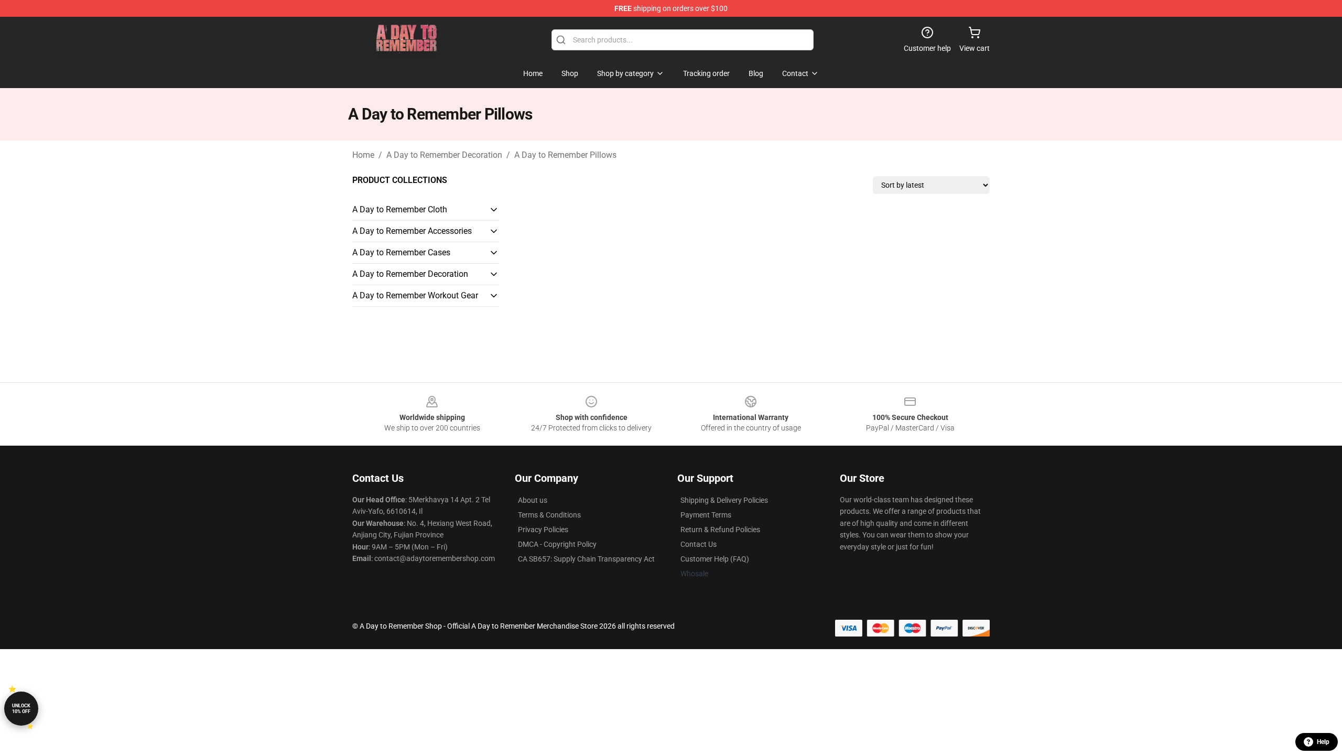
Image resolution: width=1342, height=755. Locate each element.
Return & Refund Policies (720, 529)
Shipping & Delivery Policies (724, 500)
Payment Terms (705, 515)
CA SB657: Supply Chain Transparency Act (586, 559)
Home (363, 155)
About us (532, 500)
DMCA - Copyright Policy (557, 544)
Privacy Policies (543, 529)
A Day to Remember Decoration (444, 155)
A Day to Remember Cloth (399, 209)
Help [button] (1323, 742)
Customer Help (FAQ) (714, 559)
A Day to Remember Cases (401, 252)
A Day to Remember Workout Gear (415, 295)
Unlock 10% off (21, 708)
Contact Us (698, 544)
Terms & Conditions (549, 515)
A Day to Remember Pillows (565, 155)
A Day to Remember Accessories (412, 231)
